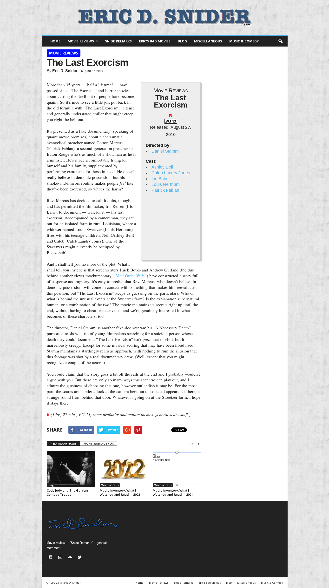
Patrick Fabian (165, 190)
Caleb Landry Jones (170, 172)
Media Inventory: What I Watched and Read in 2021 (173, 492)
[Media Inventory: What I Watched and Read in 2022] (124, 469)
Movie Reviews (81, 41)
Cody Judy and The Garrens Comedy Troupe (68, 492)
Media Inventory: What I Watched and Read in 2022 (120, 492)
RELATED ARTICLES (63, 443)
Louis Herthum (165, 184)
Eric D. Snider (64, 71)
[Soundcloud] (71, 558)
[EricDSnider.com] (165, 17)
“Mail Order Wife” (130, 275)
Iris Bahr (159, 178)
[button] (280, 41)
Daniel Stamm (165, 151)
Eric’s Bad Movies (155, 41)
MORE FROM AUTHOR (99, 443)
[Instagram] (51, 558)
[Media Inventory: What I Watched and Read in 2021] (177, 469)
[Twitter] (80, 558)
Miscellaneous (208, 41)
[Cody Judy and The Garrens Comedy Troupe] (71, 469)
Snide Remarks (118, 41)
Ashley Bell (162, 167)
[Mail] (61, 558)
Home (55, 41)
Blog (182, 41)
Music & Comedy (244, 41)
